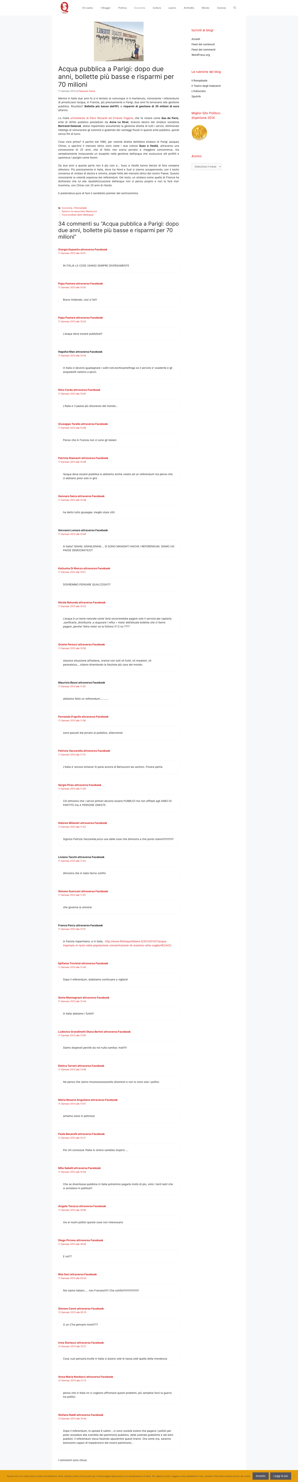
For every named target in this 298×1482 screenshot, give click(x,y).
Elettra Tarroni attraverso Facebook (81, 1065)
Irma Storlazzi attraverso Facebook (81, 1342)
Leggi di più (280, 1476)
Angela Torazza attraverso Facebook (82, 1206)
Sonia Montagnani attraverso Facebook (83, 997)
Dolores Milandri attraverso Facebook (82, 823)
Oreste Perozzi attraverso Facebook (81, 644)
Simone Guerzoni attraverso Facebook (83, 891)
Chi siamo (87, 7)
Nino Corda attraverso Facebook (79, 389)
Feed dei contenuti (203, 44)
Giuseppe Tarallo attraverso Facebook (83, 424)
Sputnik (196, 96)
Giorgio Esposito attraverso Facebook (82, 249)
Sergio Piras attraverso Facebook (79, 785)
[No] (294, 1476)
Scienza (221, 7)
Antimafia (189, 7)
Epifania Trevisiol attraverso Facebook (83, 963)
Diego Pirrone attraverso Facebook (80, 1240)
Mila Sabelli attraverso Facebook (79, 1168)
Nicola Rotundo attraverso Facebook (82, 602)
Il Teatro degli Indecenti (206, 85)
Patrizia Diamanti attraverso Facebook (83, 458)
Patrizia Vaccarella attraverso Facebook (84, 750)
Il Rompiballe (80, 208)
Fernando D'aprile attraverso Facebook (83, 716)
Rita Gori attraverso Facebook (77, 1274)
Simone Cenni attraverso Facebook (81, 1308)
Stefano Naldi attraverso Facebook (80, 1414)
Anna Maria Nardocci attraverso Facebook (85, 1376)
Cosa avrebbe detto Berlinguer (78, 214)
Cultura (157, 7)
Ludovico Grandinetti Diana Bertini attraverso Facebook (94, 1031)
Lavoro (172, 7)
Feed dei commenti (203, 49)
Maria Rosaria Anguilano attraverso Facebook (88, 1099)
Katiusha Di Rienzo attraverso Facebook (84, 568)
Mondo (205, 7)
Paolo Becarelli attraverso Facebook (81, 1134)
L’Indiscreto (199, 91)
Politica (122, 7)
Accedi (196, 39)
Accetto (260, 1476)
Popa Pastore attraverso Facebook (80, 283)
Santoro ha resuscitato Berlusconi (79, 211)
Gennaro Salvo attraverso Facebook (81, 496)
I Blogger (106, 7)
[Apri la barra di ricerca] (235, 8)
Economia (139, 7)
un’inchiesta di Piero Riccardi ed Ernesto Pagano (101, 118)
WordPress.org (201, 54)
